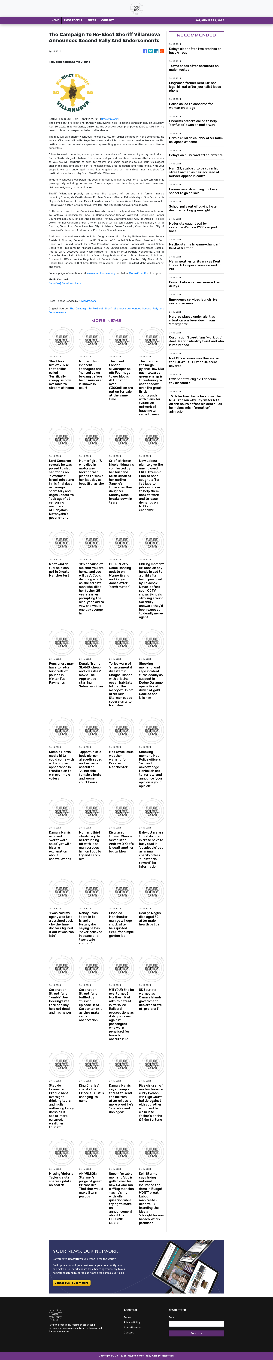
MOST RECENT (73, 20)
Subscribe (196, 1333)
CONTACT (107, 20)
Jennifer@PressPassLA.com (65, 283)
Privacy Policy (132, 1322)
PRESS (92, 20)
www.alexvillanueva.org (101, 273)
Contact (129, 1332)
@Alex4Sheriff (137, 273)
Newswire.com (109, 119)
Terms (127, 1317)
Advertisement (133, 1327)
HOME (55, 20)
